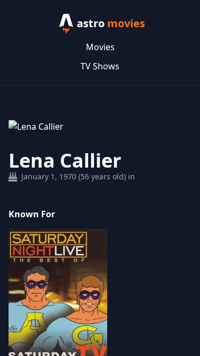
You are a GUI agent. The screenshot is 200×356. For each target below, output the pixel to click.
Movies (100, 47)
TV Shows (100, 66)
